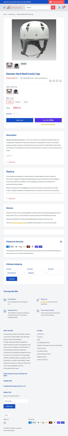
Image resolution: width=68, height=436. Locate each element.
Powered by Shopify (9, 430)
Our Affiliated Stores (43, 342)
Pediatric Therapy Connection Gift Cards (49, 345)
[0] (63, 7)
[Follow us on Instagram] (5, 423)
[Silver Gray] (9, 91)
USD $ (6, 415)
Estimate (12, 279)
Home (5, 14)
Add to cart (19, 120)
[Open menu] (4, 7)
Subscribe (9, 406)
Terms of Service (42, 359)
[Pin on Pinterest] (54, 80)
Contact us (44, 302)
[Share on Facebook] (50, 80)
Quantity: (9, 113)
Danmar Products (12, 78)
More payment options (48, 124)
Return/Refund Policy (19, 222)
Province (30, 269)
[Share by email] (60, 80)
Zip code (50, 269)
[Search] (53, 7)
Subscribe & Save (58, 2)
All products (12, 14)
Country (8, 269)
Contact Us (40, 334)
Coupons (40, 337)
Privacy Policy (41, 348)
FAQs (38, 340)
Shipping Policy (42, 357)
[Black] (16, 91)
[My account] (59, 7)
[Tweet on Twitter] (57, 80)
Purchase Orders (42, 351)
